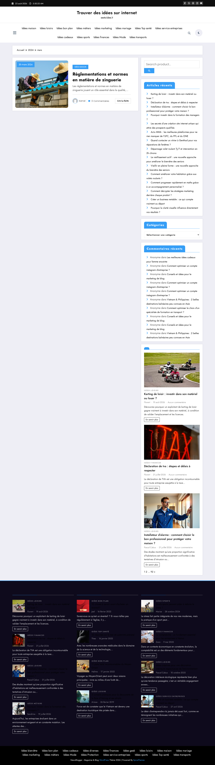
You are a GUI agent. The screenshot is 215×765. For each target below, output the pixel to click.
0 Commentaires (100, 101)
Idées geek (129, 751)
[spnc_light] (198, 32)
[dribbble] (193, 3)
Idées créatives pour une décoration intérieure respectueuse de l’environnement (176, 667)
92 (152, 571)
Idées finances (101, 37)
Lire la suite (123, 100)
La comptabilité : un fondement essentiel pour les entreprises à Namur (176, 636)
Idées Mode (119, 37)
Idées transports (138, 37)
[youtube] (201, 3)
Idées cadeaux (65, 37)
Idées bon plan (65, 28)
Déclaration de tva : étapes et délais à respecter (174, 102)
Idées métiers (83, 28)
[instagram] (197, 3)
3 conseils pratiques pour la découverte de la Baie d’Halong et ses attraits (113, 696)
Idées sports (83, 37)
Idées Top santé (143, 28)
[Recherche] (189, 33)
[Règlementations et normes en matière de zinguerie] (41, 84)
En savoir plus (152, 419)
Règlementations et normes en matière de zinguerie (100, 77)
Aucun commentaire (177, 402)
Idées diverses (90, 751)
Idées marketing (103, 28)
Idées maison (29, 28)
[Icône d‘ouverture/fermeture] (14, 33)
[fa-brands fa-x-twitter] (189, 3)
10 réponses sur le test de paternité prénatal (113, 634)
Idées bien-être (29, 751)
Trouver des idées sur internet (107, 13)
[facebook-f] (185, 3)
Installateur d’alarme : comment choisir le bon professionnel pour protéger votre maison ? (169, 539)
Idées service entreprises (168, 28)
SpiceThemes (139, 760)
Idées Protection (90, 755)
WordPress (104, 760)
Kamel (82, 100)
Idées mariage (123, 28)
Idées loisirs (46, 28)
